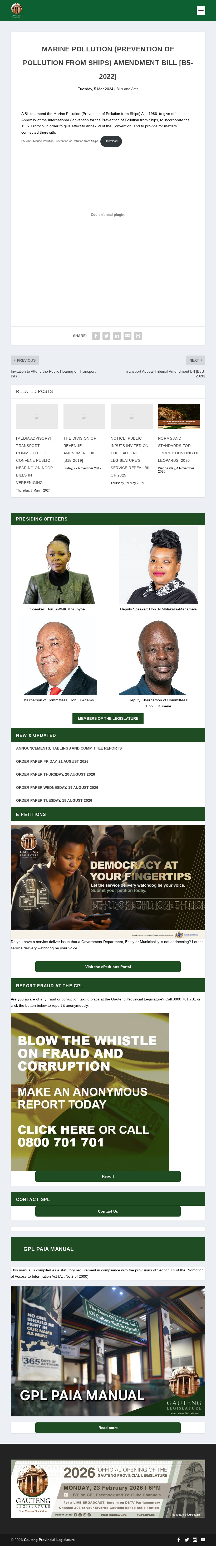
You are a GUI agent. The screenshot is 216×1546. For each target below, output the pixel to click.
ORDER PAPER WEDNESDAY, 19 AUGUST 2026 (57, 787)
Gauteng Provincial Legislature (49, 1540)
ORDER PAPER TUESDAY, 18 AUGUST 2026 (54, 800)
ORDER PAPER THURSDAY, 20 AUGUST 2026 (55, 774)
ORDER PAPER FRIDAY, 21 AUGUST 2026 (52, 761)
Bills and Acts (127, 89)
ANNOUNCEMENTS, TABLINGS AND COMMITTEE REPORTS (69, 748)
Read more (108, 1428)
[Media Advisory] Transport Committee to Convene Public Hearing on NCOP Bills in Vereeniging (34, 460)
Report (108, 1176)
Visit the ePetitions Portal (108, 967)
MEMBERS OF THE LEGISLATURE (108, 718)
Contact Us (108, 1211)
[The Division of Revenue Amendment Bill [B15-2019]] (84, 416)
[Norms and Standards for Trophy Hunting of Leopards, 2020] (179, 416)
